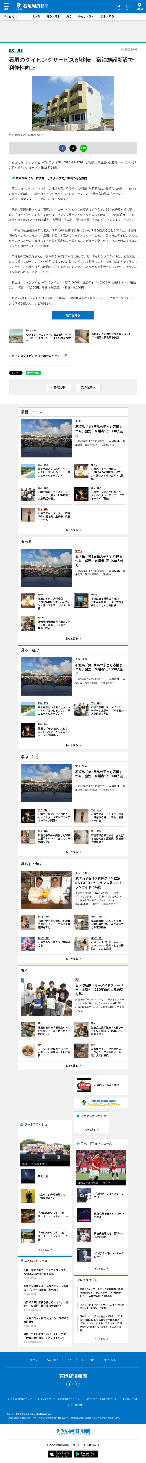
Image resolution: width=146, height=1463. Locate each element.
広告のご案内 (77, 1405)
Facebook (119, 7)
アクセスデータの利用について (102, 1399)
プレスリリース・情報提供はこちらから (59, 1399)
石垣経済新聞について (21, 1399)
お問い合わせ (131, 1399)
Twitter (127, 7)
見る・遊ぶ (53, 16)
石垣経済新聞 (32, 6)
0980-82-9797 (73, 162)
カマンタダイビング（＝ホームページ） (37, 355)
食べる (36, 16)
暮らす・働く (86, 16)
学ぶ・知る (107, 16)
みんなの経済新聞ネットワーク (73, 1432)
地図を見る (73, 315)
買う (69, 16)
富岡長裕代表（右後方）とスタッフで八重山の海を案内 (51, 178)
